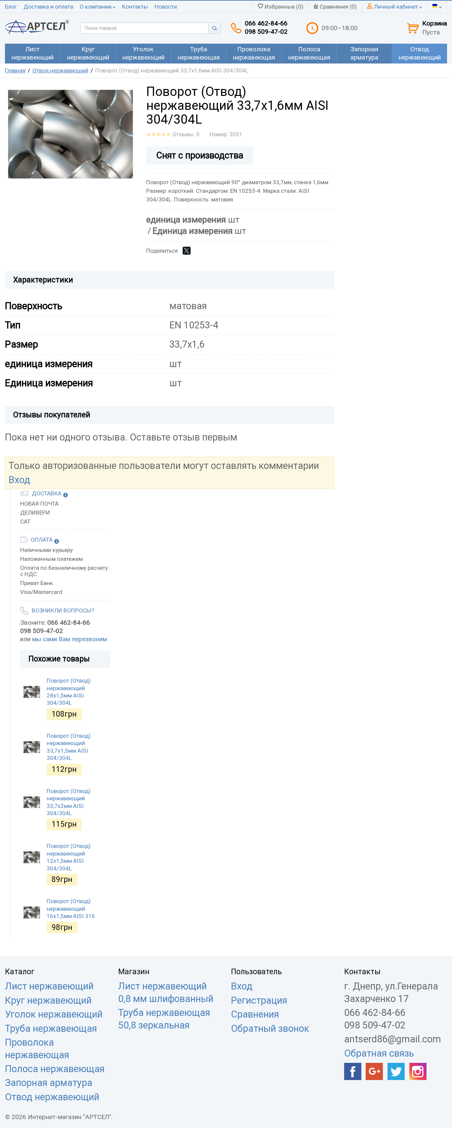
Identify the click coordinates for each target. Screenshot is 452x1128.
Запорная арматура (48, 1082)
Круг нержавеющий (48, 1000)
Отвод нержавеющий (60, 70)
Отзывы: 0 (186, 134)
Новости (166, 6)
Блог (11, 6)
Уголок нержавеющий (54, 1014)
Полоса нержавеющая (55, 1068)
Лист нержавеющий (49, 986)
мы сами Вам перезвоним (69, 639)
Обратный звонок (270, 1028)
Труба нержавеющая (51, 1028)
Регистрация (259, 1000)
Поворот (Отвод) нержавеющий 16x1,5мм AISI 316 (71, 908)
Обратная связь (379, 1053)
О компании (96, 6)
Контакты (135, 6)
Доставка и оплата (48, 6)
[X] (187, 251)
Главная (15, 70)
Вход (19, 479)
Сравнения (255, 1014)
